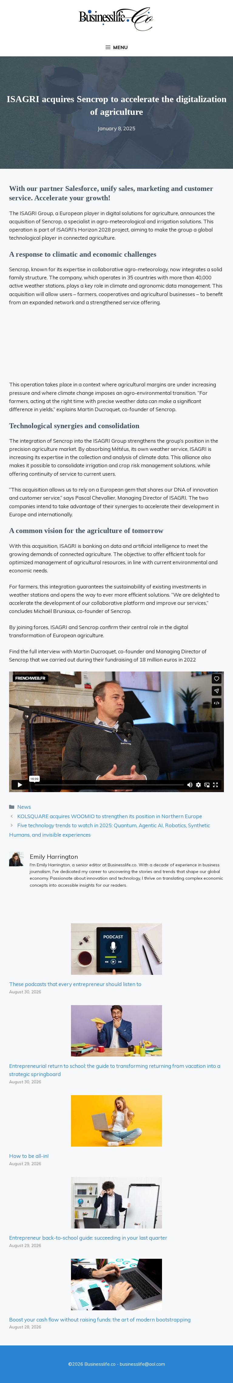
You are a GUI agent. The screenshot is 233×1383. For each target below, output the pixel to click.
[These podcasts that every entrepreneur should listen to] (116, 971)
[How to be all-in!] (116, 1142)
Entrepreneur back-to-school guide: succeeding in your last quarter (88, 1238)
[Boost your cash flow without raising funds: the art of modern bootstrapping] (116, 1306)
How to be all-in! (29, 1156)
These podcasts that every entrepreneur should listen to (75, 984)
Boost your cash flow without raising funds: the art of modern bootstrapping (100, 1319)
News (24, 807)
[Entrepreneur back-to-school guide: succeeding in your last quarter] (116, 1224)
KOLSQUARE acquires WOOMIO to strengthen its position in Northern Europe (109, 816)
